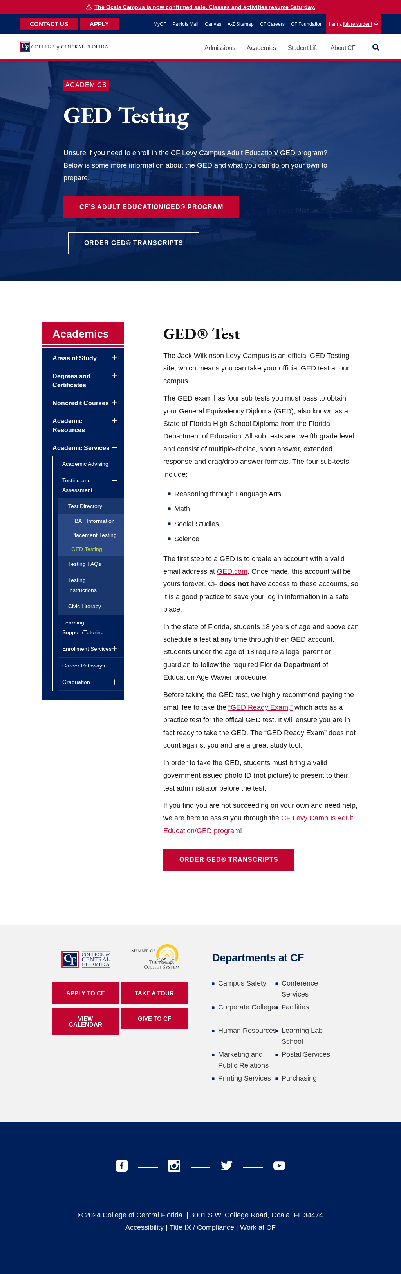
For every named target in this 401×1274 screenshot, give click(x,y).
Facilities (295, 1007)
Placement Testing (94, 535)
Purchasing (299, 1078)
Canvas (213, 24)
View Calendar (85, 1021)
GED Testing (86, 549)
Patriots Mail (185, 24)
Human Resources (247, 1030)
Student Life (303, 48)
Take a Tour (154, 993)
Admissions (219, 48)
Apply (99, 24)
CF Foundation (307, 24)
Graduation (76, 682)
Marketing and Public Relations (243, 1059)
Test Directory (85, 506)
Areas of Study (74, 358)
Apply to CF (85, 993)
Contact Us (49, 24)
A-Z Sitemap (241, 24)
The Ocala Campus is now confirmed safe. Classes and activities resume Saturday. (204, 7)
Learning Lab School (302, 1036)
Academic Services (81, 448)
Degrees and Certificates (71, 380)
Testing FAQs (84, 564)
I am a (350, 24)
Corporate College (246, 1007)
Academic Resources (68, 425)
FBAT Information (93, 521)
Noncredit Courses (80, 403)
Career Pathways (83, 665)
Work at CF (258, 1227)
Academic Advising (85, 464)
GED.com (232, 571)
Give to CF (154, 1018)
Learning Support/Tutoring (83, 627)
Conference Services (300, 988)
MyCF (160, 24)
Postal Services (306, 1054)
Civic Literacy (84, 606)
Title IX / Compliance (202, 1227)
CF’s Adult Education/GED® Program (151, 207)
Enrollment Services (87, 649)
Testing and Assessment (77, 485)
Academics (261, 48)
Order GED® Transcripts (133, 243)
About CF (343, 48)
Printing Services (244, 1078)
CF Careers (272, 24)
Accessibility (144, 1227)
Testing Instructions (82, 585)
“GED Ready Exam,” (260, 707)
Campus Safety (242, 983)
